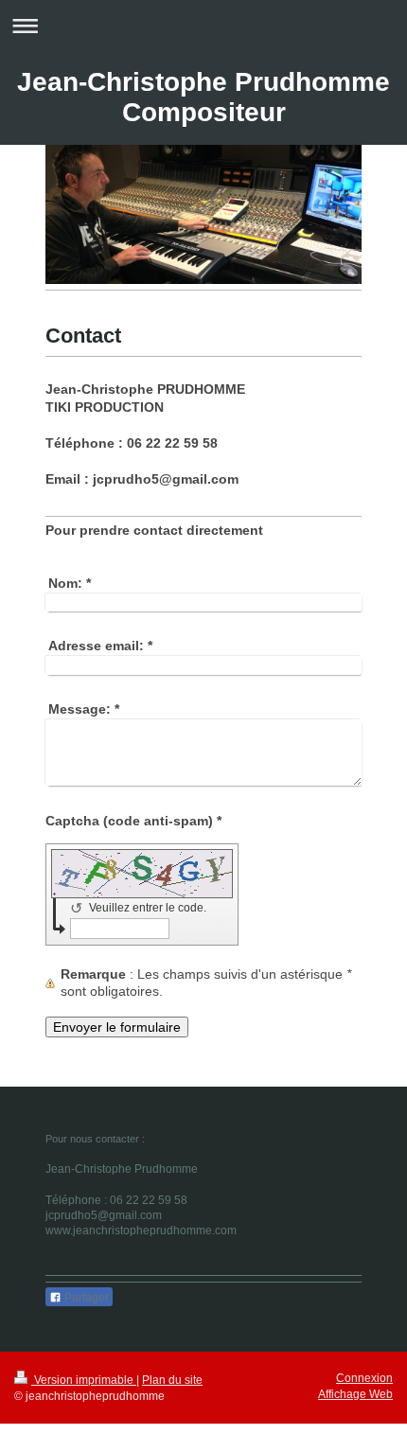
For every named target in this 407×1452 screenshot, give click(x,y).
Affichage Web (355, 1394)
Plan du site (172, 1380)
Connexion (364, 1378)
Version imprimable (83, 1380)
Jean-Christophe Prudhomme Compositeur (203, 97)
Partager (85, 1297)
